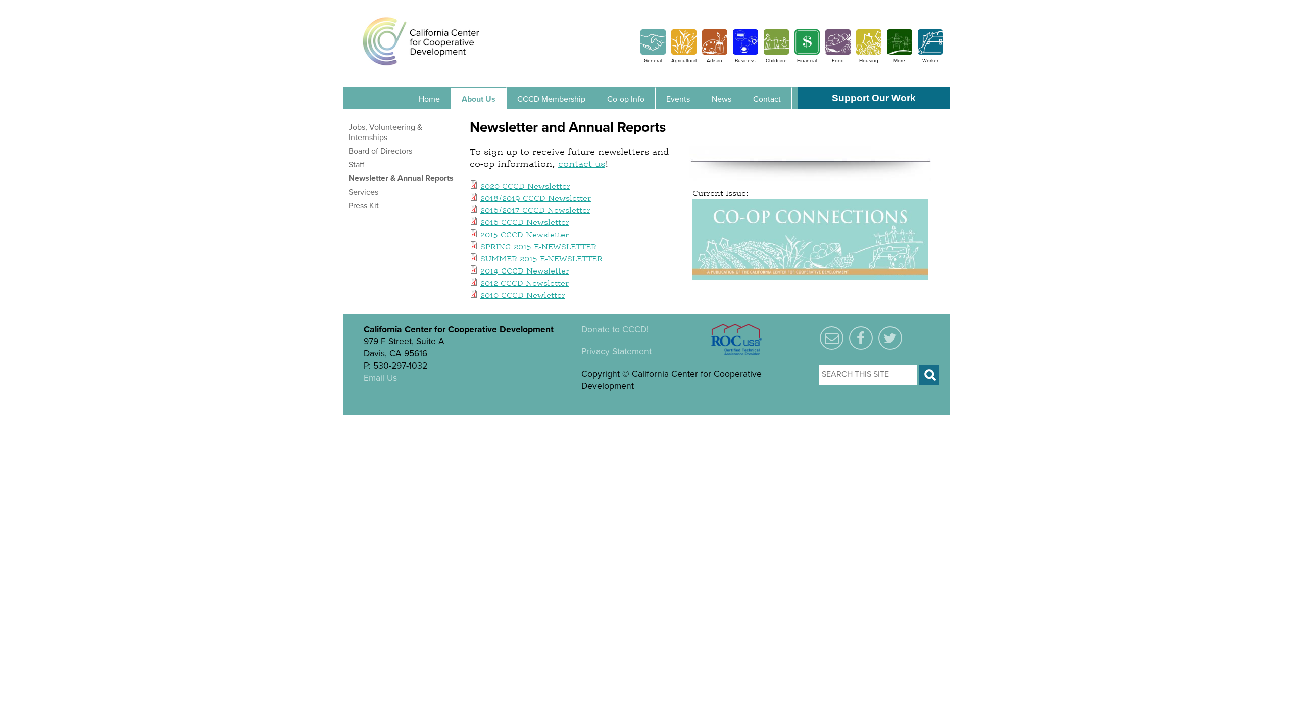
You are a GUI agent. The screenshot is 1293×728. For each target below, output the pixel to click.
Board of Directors (380, 151)
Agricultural (684, 61)
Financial (807, 61)
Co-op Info (625, 99)
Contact (767, 99)
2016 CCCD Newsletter (524, 223)
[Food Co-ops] (838, 52)
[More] (899, 52)
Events (678, 99)
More (899, 61)
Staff (356, 165)
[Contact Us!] (831, 338)
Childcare (776, 61)
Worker (930, 61)
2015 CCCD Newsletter (524, 235)
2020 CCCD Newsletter (525, 187)
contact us (581, 164)
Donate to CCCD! (615, 329)
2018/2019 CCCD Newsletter (535, 199)
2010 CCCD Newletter (522, 296)
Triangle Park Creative (471, 420)
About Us (478, 99)
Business (745, 61)
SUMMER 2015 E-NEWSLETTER (541, 259)
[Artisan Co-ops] (714, 52)
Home (429, 99)
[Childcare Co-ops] (776, 52)
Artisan (714, 61)
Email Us (380, 378)
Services (363, 192)
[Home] (421, 41)
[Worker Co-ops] (930, 52)
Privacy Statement (616, 351)
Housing (868, 61)
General (653, 61)
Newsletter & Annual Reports (401, 178)
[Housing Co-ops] (868, 52)
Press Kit (364, 206)
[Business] (745, 52)
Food (838, 61)
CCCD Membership (551, 99)
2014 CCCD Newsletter (524, 271)
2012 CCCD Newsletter (524, 284)
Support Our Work (874, 98)
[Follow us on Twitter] (890, 338)
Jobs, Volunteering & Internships (385, 132)
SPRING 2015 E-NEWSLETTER (538, 247)
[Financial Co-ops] (807, 52)
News (721, 99)
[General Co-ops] (653, 52)
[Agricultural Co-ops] (684, 52)
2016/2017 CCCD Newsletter (535, 211)
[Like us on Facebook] (861, 338)
